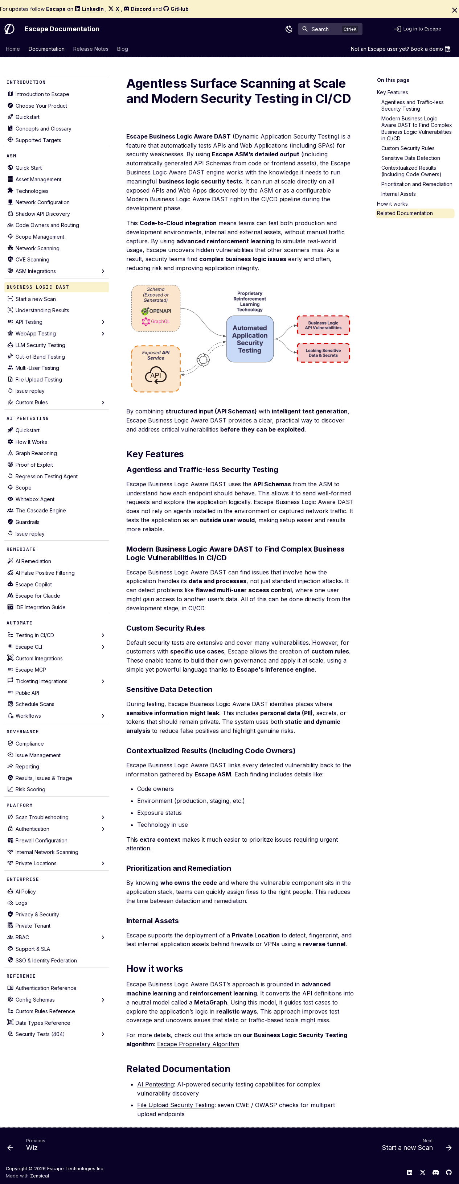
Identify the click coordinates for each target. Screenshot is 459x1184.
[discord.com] (436, 1172)
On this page (393, 80)
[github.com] (449, 1172)
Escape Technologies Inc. (75, 1168)
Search (320, 29)
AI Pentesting (155, 1084)
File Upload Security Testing (175, 1105)
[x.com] (423, 1172)
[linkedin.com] (409, 1172)
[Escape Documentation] (9, 29)
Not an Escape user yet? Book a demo (397, 49)
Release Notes (90, 49)
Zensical (39, 1176)
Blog (122, 49)
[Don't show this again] (454, 10)
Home (13, 49)
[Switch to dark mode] (289, 29)
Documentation (47, 49)
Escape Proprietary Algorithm (198, 1044)
